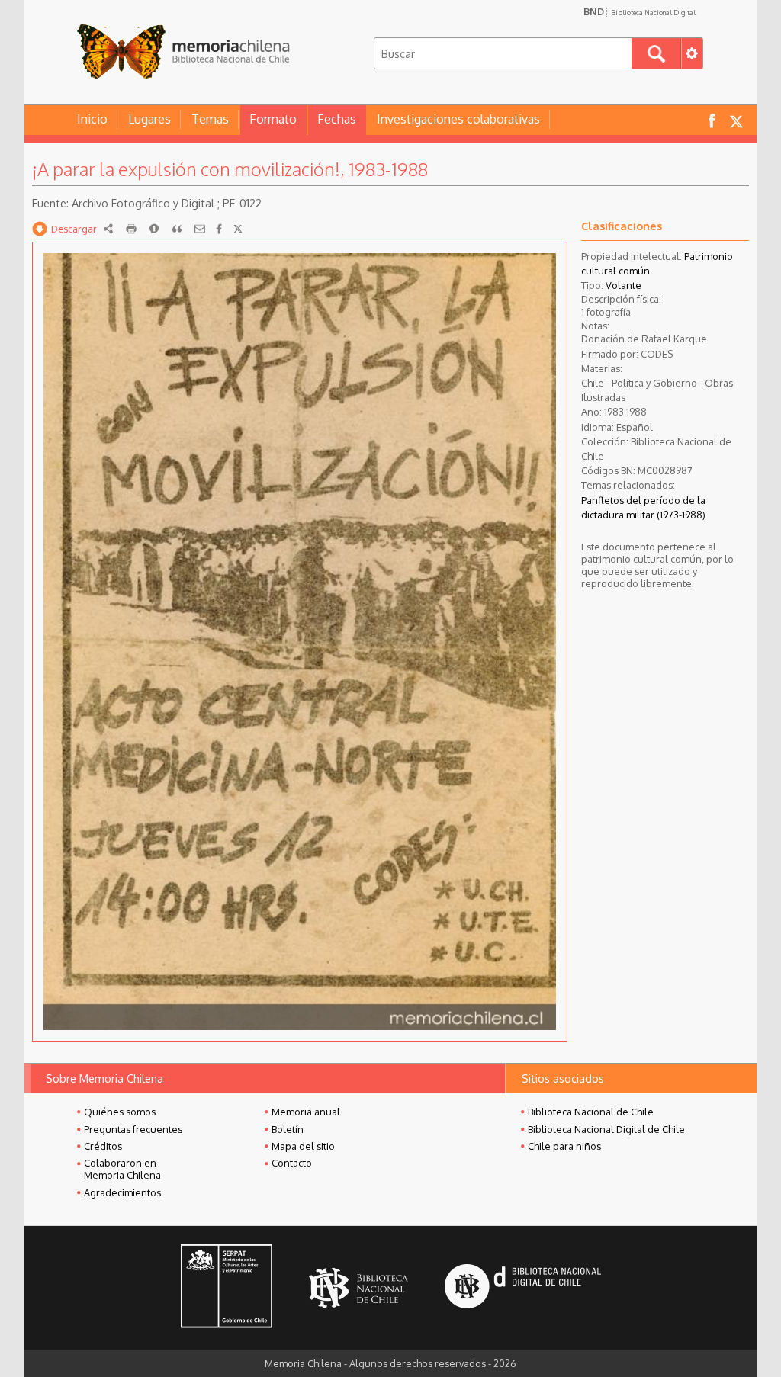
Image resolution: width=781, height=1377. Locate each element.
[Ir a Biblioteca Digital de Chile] (522, 1288)
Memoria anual (306, 1112)
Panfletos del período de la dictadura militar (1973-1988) (643, 507)
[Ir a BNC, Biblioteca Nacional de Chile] (358, 1288)
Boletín (288, 1129)
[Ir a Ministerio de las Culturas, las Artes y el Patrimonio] (226, 1288)
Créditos (103, 1146)
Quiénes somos (120, 1112)
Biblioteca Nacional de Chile (591, 1112)
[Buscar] (656, 53)
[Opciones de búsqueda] (691, 53)
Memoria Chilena (183, 51)
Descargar (74, 229)
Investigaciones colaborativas (458, 119)
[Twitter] (238, 228)
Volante (623, 285)
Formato (273, 119)
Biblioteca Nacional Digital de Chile (606, 1129)
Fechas (336, 119)
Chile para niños (564, 1146)
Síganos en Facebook (711, 120)
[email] (199, 228)
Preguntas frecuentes (133, 1129)
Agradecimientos (122, 1192)
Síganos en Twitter (736, 120)
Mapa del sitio (303, 1146)
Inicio (92, 119)
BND (639, 11)
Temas (210, 119)
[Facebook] (219, 228)
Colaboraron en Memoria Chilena (122, 1169)
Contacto (292, 1163)
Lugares (149, 119)
